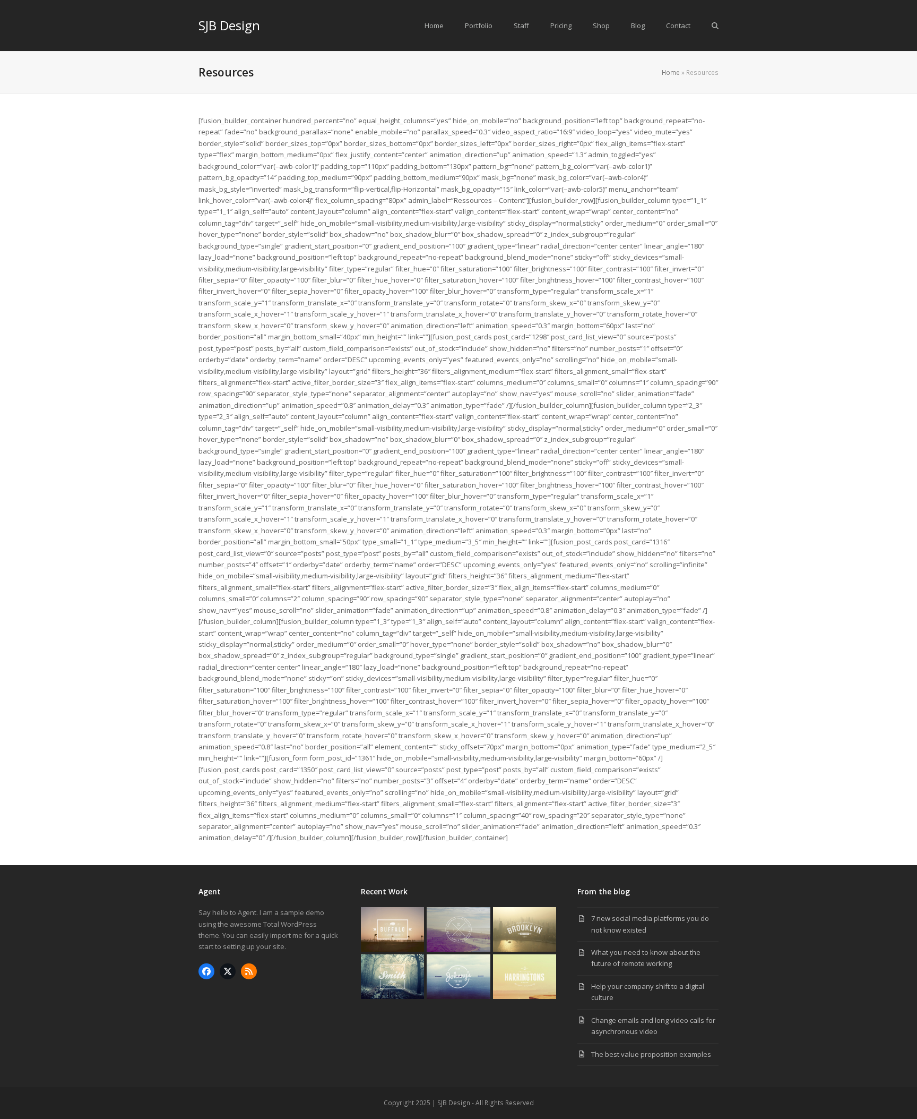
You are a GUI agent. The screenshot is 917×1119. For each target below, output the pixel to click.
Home (671, 72)
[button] (715, 25)
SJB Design (229, 25)
